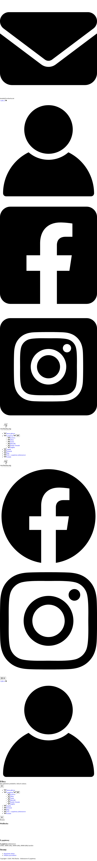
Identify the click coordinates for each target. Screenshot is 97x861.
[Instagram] (48, 422)
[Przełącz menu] (18, 435)
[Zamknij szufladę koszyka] (2, 817)
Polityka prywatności (10, 855)
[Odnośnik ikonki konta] (48, 199)
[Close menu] (2, 786)
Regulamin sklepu (9, 853)
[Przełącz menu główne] (3, 678)
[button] (14, 436)
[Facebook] (48, 310)
